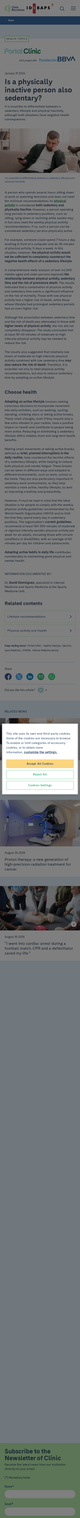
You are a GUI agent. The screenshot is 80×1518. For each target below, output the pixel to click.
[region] (40, 759)
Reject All (40, 774)
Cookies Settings (40, 785)
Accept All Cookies (40, 763)
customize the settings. (40, 752)
